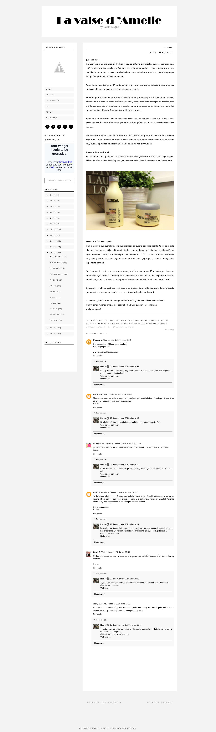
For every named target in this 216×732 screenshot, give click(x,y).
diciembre (56, 257)
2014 (52, 252)
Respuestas (101, 361)
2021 (52, 212)
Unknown (97, 340)
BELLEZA (50, 95)
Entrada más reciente (104, 702)
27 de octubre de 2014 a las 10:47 (124, 524)
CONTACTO (51, 118)
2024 (52, 195)
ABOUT (49, 112)
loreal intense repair (120, 320)
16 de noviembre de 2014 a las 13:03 (114, 604)
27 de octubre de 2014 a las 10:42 (124, 418)
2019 (52, 224)
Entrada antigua (160, 702)
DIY (48, 106)
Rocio (103, 367)
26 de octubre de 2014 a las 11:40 (117, 340)
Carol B (96, 552)
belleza (103, 320)
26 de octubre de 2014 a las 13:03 (117, 394)
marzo (53, 309)
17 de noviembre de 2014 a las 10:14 (126, 625)
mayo (53, 297)
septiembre (56, 274)
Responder (97, 356)
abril (53, 303)
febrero (55, 314)
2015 (52, 247)
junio (53, 291)
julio (53, 286)
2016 (52, 241)
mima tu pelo (102, 324)
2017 (52, 235)
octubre (55, 268)
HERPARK (132, 728)
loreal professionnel (145, 320)
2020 (52, 218)
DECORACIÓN (53, 100)
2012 (52, 334)
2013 (52, 328)
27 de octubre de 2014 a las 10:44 (124, 465)
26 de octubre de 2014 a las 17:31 (126, 443)
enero (53, 320)
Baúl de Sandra (100, 492)
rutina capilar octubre (121, 327)
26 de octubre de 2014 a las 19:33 (122, 492)
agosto (54, 280)
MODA (49, 89)
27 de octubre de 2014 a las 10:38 (124, 367)
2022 (52, 206)
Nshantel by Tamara (102, 443)
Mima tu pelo (92, 97)
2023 (52, 201)
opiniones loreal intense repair (127, 324)
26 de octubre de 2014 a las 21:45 (115, 552)
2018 (52, 229)
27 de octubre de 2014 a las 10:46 (124, 579)
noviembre (56, 262)
